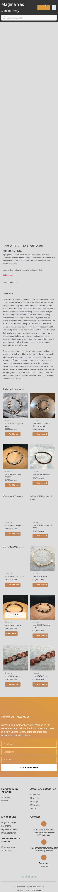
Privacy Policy (23, 890)
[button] (54, 7)
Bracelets (13, 282)
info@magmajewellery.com (44, 848)
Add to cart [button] (14, 434)
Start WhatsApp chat (43, 829)
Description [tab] (8, 294)
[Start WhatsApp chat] (44, 824)
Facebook (44, 863)
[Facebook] (44, 857)
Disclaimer (36, 890)
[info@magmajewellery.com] (44, 842)
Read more (11, 633)
